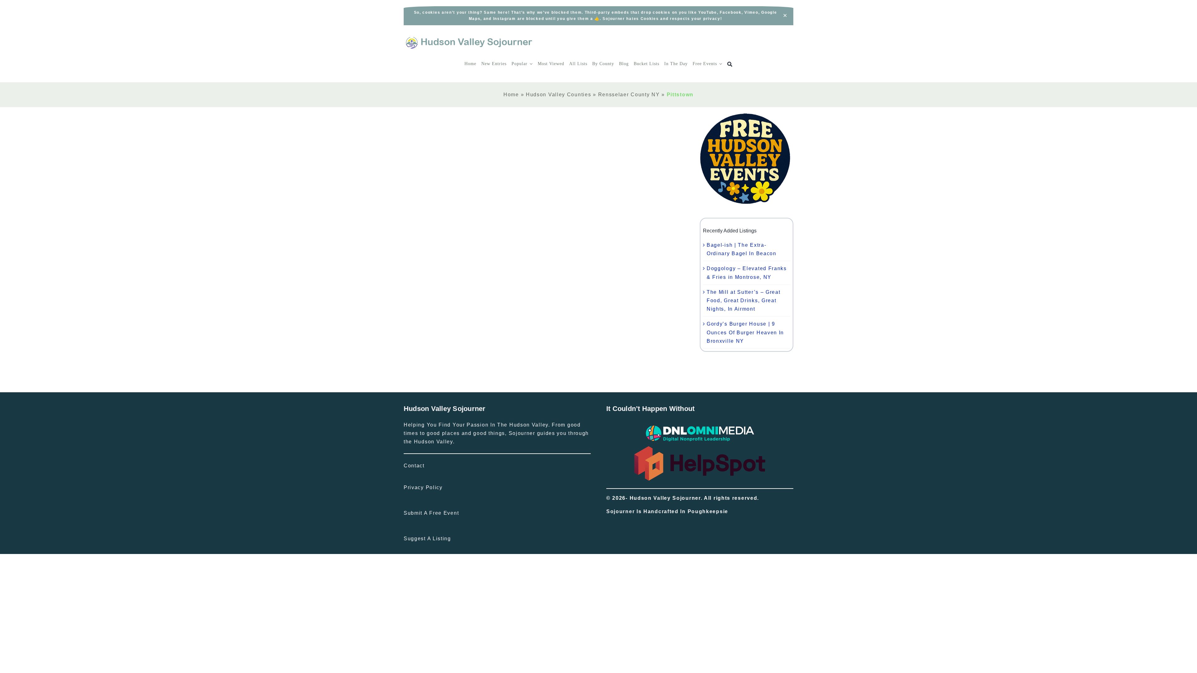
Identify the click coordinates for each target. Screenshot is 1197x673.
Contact (414, 465)
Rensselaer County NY (629, 94)
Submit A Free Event (431, 513)
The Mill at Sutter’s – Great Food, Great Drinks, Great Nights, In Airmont (744, 300)
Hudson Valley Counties (558, 94)
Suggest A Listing (427, 538)
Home (511, 94)
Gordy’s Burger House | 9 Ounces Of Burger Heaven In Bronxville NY (745, 332)
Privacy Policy (423, 487)
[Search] (730, 64)
